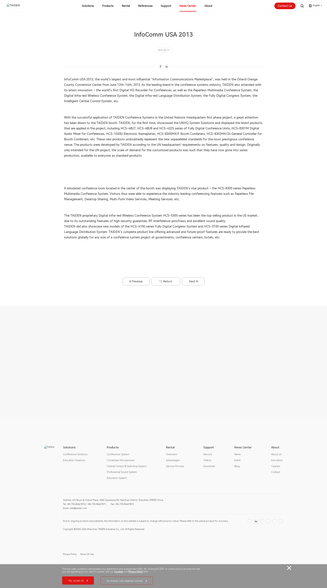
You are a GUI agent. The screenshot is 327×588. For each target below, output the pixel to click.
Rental (126, 5)
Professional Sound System (122, 472)
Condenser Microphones (121, 460)
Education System (117, 478)
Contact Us (285, 5)
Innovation (277, 460)
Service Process (175, 466)
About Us (276, 454)
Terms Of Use (87, 554)
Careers (275, 466)
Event (237, 460)
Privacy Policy (70, 554)
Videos (207, 460)
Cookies (118, 571)
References (145, 5)
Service (207, 454)
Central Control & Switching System (126, 466)
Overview (171, 454)
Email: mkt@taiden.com (75, 508)
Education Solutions (74, 460)
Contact (275, 472)
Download (209, 466)
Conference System (118, 454)
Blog (237, 466)
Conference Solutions (75, 454)
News (237, 454)
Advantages (173, 460)
